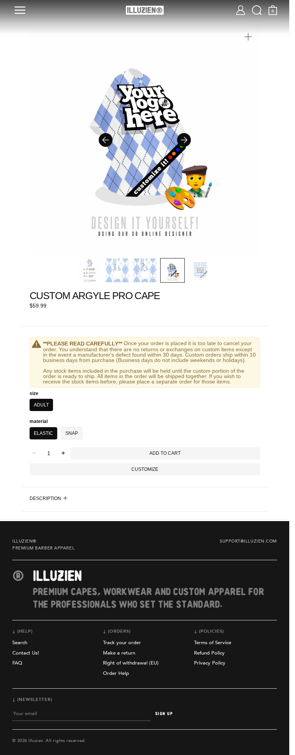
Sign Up (164, 714)
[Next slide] (184, 140)
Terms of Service (212, 642)
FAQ (17, 663)
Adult (41, 405)
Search (19, 642)
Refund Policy (209, 653)
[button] (21, 10)
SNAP (71, 433)
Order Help (116, 673)
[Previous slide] (106, 140)
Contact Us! (25, 653)
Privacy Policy (209, 663)
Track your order (122, 642)
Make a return (119, 653)
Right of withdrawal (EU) (131, 663)
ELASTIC (43, 433)
